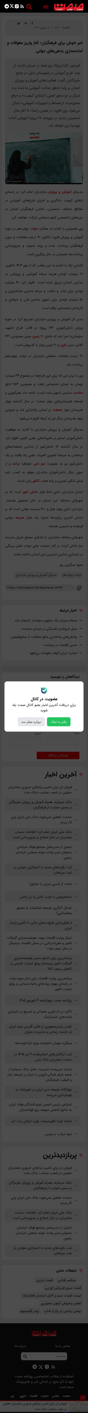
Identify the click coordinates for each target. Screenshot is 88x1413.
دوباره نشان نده (31, 721)
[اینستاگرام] (16, 7)
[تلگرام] (6, 7)
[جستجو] (29, 7)
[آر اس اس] (22, 7)
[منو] (45, 7)
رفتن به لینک (59, 721)
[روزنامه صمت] (68, 7)
